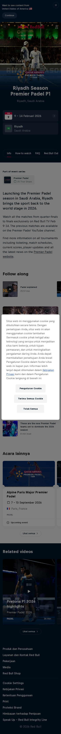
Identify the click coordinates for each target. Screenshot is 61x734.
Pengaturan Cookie (31, 388)
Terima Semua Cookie (30, 398)
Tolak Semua (30, 409)
